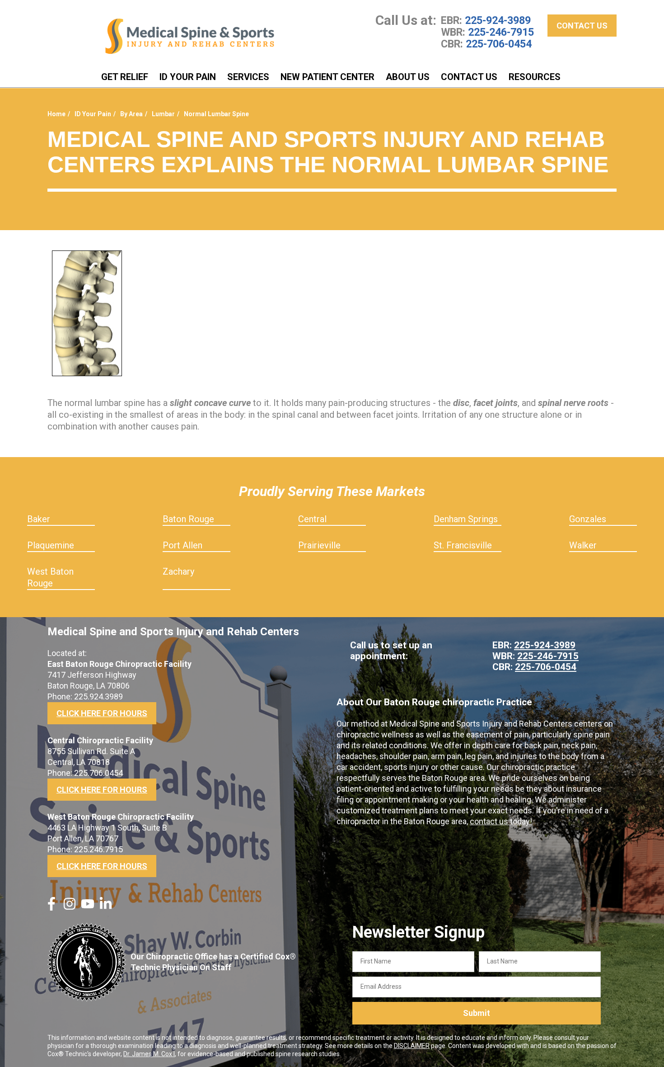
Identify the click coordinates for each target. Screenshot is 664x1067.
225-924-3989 (498, 20)
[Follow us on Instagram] (69, 907)
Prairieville (319, 545)
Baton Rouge (188, 519)
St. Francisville (463, 545)
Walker (583, 545)
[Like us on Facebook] (51, 907)
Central (312, 519)
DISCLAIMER (412, 1045)
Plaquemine (50, 545)
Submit (476, 1013)
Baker (38, 519)
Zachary (178, 571)
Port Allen (182, 545)
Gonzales (587, 519)
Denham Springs (466, 519)
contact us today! (501, 821)
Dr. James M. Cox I (149, 1054)
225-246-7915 (501, 32)
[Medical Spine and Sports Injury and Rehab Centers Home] (190, 36)
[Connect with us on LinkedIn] (105, 907)
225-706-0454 (499, 44)
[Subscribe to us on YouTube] (87, 907)
